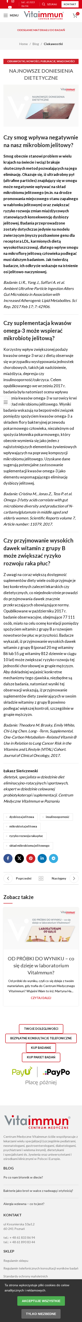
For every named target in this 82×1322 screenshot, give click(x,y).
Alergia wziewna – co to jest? (23, 1204)
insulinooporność (57, 817)
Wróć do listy (41, 878)
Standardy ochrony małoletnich (25, 1276)
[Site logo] (43, 15)
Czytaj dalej (41, 998)
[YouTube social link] (10, 7)
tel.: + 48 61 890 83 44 (19, 1242)
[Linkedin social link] (42, 858)
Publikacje (48, 61)
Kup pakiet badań (41, 1057)
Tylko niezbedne (41, 1314)
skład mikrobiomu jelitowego (29, 845)
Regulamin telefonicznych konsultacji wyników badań (40, 1268)
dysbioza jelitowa (21, 817)
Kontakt (70, 4)
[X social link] (19, 858)
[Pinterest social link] (30, 858)
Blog (36, 44)
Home (23, 44)
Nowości (32, 61)
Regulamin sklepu (15, 1260)
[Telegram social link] (53, 858)
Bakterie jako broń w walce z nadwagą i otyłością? (38, 1191)
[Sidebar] (5, 402)
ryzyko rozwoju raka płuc (26, 836)
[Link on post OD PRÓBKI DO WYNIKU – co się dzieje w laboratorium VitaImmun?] (41, 929)
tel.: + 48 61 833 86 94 (19, 1237)
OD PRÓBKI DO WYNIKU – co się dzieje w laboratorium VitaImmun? (41, 965)
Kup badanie (41, 1047)
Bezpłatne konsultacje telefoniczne (41, 1038)
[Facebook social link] (8, 858)
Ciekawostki (53, 44)
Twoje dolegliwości (41, 1028)
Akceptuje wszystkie (41, 1301)
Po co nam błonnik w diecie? (23, 1177)
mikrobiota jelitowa (23, 826)
